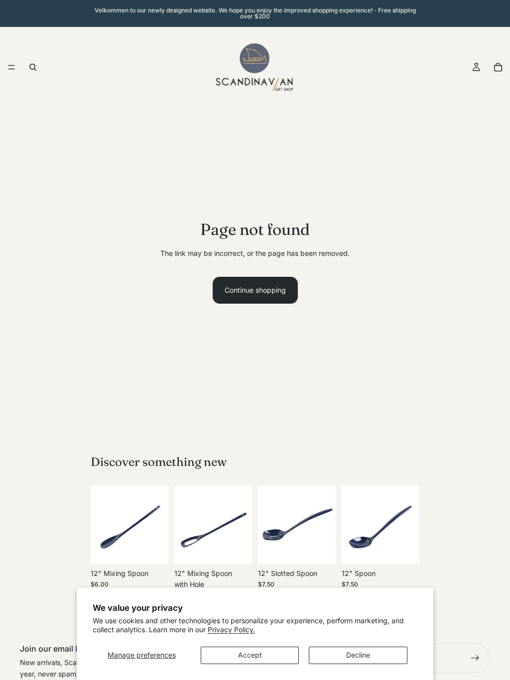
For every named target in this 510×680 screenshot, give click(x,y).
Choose (161, 548)
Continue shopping (255, 290)
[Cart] (498, 67)
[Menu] (11, 67)
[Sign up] (475, 658)
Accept (250, 655)
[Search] (33, 67)
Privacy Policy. (231, 629)
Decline (358, 655)
